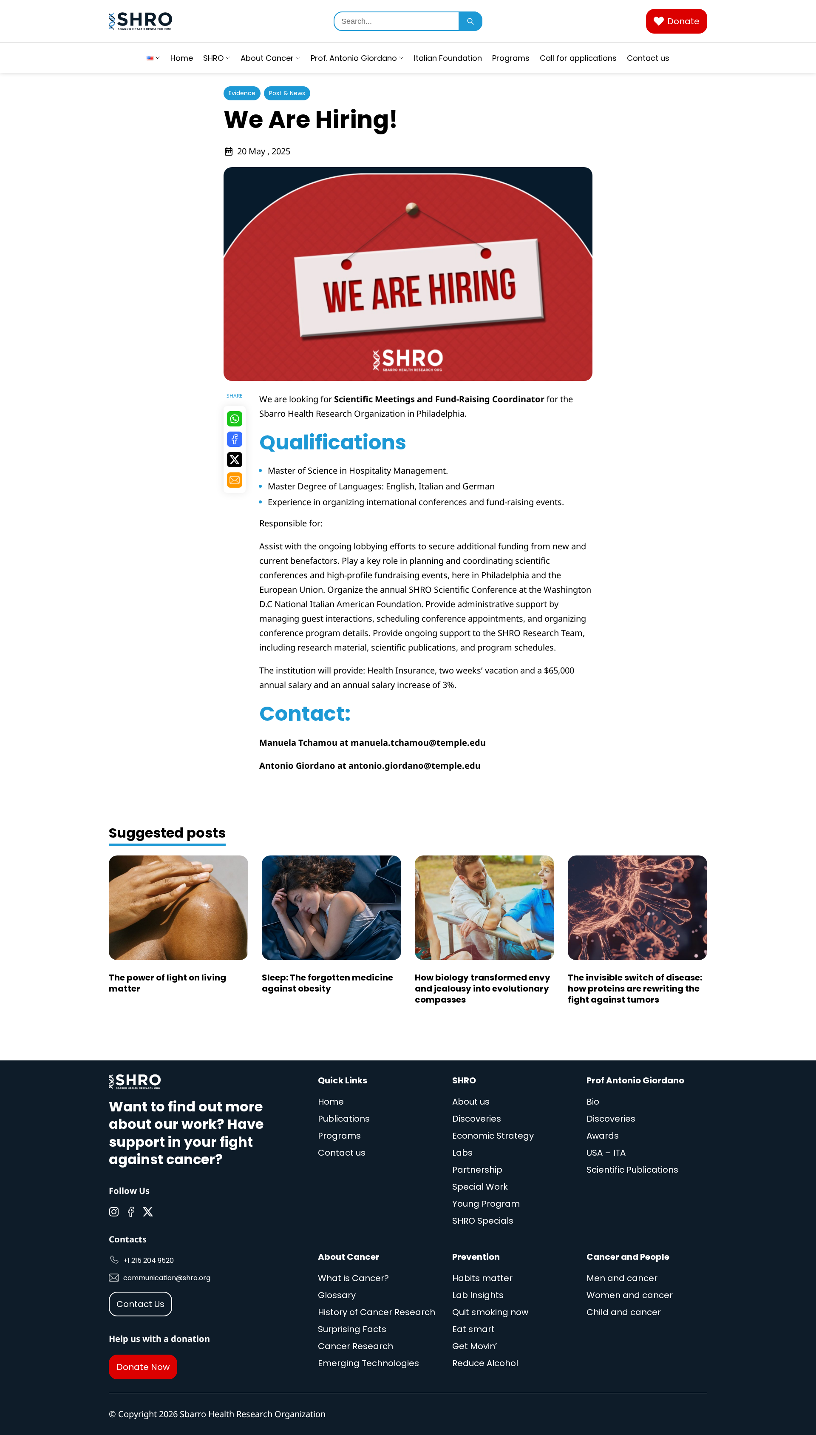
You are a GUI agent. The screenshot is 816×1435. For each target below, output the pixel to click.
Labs (462, 1153)
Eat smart (473, 1329)
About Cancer (267, 58)
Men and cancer (621, 1278)
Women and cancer (629, 1295)
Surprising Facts (352, 1329)
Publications (344, 1119)
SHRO (213, 58)
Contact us (648, 58)
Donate (683, 21)
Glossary (337, 1295)
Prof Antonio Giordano (635, 1080)
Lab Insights (478, 1295)
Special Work (480, 1187)
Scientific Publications (632, 1170)
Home (181, 58)
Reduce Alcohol (485, 1363)
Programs (511, 58)
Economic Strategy (493, 1136)
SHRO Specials (482, 1221)
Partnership (477, 1170)
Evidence (242, 93)
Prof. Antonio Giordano (354, 58)
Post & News (287, 93)
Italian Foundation (448, 58)
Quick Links (342, 1080)
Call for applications (578, 58)
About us (471, 1102)
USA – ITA (606, 1153)
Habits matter (482, 1278)
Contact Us (140, 1304)
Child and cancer (623, 1312)
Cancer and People (627, 1257)
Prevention (476, 1257)
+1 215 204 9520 (148, 1260)
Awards (602, 1136)
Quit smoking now (490, 1312)
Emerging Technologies (368, 1363)
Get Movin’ (474, 1346)
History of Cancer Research (376, 1312)
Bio (592, 1102)
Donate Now (143, 1367)
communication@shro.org (166, 1278)
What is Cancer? (353, 1278)
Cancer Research (355, 1346)
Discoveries (476, 1119)
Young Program (486, 1204)
